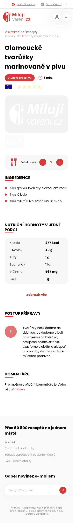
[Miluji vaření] (16, 17)
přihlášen (18, 389)
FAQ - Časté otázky (18, 461)
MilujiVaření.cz (14, 32)
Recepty (32, 32)
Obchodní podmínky (19, 448)
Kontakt (10, 442)
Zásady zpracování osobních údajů (30, 455)
